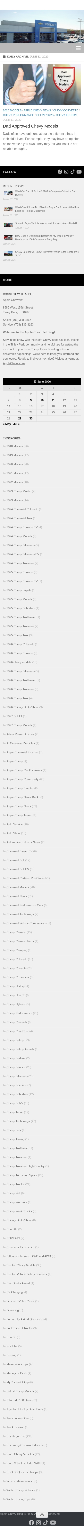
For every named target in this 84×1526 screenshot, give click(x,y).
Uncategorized (15, 1436)
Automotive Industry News (23, 842)
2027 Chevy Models (19, 725)
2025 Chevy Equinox (19, 572)
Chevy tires (13, 1130)
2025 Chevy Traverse (20, 626)
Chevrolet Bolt (15, 860)
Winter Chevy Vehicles (20, 1490)
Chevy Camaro (16, 932)
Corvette (11, 1229)
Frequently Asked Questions (24, 1319)
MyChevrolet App (17, 1382)
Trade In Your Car (17, 1418)
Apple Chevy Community (22, 779)
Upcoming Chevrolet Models (24, 1445)
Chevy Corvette (65, 110)
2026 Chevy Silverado (20, 671)
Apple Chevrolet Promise (22, 752)
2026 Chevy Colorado (20, 644)
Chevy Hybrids (16, 1004)
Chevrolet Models (17, 887)
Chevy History (15, 986)
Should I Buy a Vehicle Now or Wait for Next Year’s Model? (46, 223)
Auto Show (13, 833)
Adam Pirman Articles (20, 734)
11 (53, 400)
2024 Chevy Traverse (20, 563)
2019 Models (14, 455)
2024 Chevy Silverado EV (22, 554)
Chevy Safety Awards (20, 1049)
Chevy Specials (16, 1085)
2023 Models (14, 500)
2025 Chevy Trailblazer (21, 617)
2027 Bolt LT (14, 716)
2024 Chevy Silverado (20, 545)
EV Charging (14, 1292)
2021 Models (14, 473)
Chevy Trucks (66, 115)
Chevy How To (15, 995)
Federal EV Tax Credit (20, 1301)
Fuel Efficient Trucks (19, 1328)
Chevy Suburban (17, 1094)
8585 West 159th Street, (18, 307)
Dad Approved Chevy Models (30, 126)
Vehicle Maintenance (19, 1481)
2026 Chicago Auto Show (22, 707)
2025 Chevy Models (19, 599)
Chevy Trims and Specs (21, 1175)
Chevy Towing (15, 1139)
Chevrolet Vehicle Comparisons (26, 923)
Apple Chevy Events (19, 788)
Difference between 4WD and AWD (28, 1256)
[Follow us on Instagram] (66, 171)
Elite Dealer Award (18, 1283)
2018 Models (14, 446)
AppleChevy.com (14, 363)
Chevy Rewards (16, 1022)
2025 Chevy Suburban (20, 608)
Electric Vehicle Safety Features (26, 1274)
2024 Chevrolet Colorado (22, 509)
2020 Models (12, 110)
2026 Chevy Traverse (20, 689)
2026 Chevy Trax (17, 698)
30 (30, 418)
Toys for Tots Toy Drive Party (24, 1409)
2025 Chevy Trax (17, 635)
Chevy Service (15, 1067)
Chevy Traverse (16, 1157)
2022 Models (14, 482)
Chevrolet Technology (20, 914)
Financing (12, 1310)
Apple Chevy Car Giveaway (24, 770)
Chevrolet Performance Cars (24, 905)
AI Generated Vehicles (20, 743)
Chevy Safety (15, 1040)
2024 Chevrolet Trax (19, 518)
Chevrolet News (16, 896)
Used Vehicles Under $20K (23, 1463)
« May (7, 424)
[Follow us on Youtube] (78, 171)
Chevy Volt (13, 1193)
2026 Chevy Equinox (19, 653)
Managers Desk (16, 1373)
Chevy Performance (18, 115)
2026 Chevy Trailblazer (21, 680)
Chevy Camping (16, 950)
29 (19, 418)
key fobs (11, 1346)
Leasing (11, 1355)
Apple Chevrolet (13, 299)
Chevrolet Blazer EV (19, 851)
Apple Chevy (14, 761)
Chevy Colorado (16, 959)
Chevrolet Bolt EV (17, 869)
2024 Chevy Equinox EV (22, 527)
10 (42, 400)
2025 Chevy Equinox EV (22, 581)
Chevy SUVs (45, 115)
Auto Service (14, 824)
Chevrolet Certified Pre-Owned (26, 878)
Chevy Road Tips (17, 1031)
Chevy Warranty (16, 1202)
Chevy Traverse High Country (25, 1166)
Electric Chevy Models (20, 1265)
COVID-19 (13, 1238)
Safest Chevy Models (20, 1391)
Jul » (16, 424)
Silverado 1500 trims (19, 1400)
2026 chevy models (18, 662)
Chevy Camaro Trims (20, 941)
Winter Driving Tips (18, 1499)
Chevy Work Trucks (19, 1211)
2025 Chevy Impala (18, 590)
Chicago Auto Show (18, 1220)
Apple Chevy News (37, 110)
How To (11, 1337)
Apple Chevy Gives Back (22, 797)
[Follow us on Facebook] (60, 171)
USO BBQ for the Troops (22, 1472)
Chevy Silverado (17, 1076)
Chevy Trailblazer (17, 1148)
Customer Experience (20, 1247)
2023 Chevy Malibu (18, 491)
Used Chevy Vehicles (20, 1454)
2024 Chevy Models (19, 536)
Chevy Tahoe (14, 1112)
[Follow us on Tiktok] (72, 171)
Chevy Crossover (17, 977)
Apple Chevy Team (18, 815)
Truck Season (15, 1427)
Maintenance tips (17, 1364)
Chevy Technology (18, 1121)
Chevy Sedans (15, 1058)
